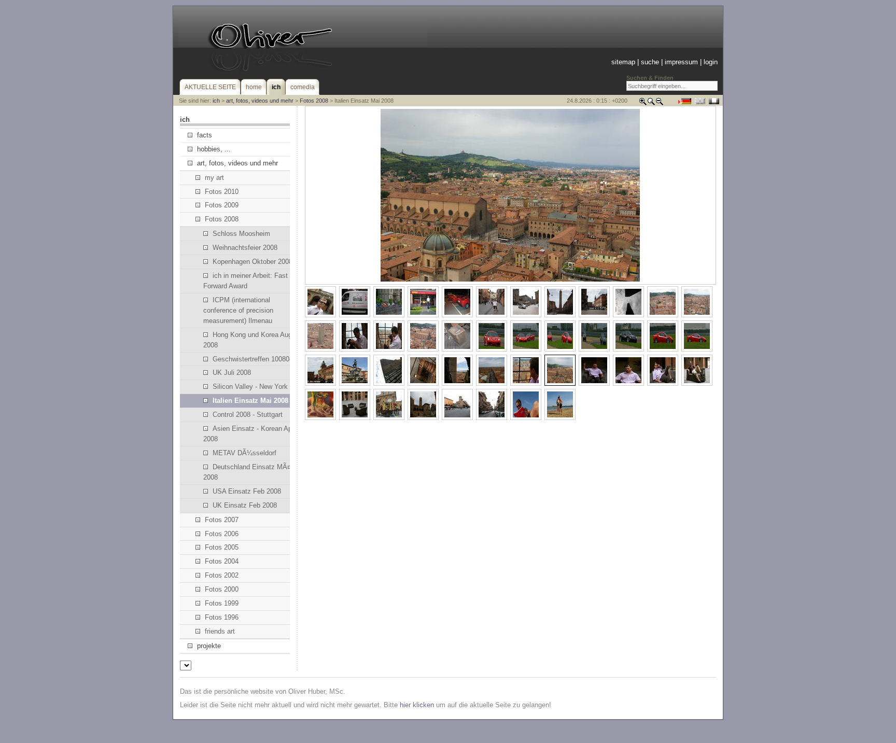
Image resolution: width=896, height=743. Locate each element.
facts (204, 135)
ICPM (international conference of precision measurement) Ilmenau (238, 310)
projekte (209, 646)
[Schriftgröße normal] (651, 103)
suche (650, 62)
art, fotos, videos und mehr (259, 100)
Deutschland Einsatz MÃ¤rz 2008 (250, 472)
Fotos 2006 (222, 534)
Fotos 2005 (222, 547)
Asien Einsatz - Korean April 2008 (250, 434)
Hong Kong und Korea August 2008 (252, 340)
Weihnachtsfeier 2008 (245, 247)
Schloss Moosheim (241, 233)
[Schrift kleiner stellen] (659, 103)
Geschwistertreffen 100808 (253, 359)
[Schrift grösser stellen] (643, 103)
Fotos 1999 (222, 603)
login (711, 62)
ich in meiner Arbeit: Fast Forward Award (245, 281)
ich (216, 100)
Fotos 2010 (222, 191)
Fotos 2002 (222, 575)
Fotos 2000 (222, 589)
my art (214, 177)
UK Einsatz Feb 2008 (245, 505)
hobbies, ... (214, 149)
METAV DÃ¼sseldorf (244, 453)
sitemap (623, 62)
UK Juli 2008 (232, 372)
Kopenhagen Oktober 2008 (252, 261)
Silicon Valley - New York (250, 386)
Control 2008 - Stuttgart (248, 414)
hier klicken (417, 705)
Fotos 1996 (222, 617)
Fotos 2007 (222, 520)
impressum (681, 62)
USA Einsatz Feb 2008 (247, 491)
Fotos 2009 (222, 205)
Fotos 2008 (314, 100)
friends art (220, 631)
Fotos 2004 (222, 561)
